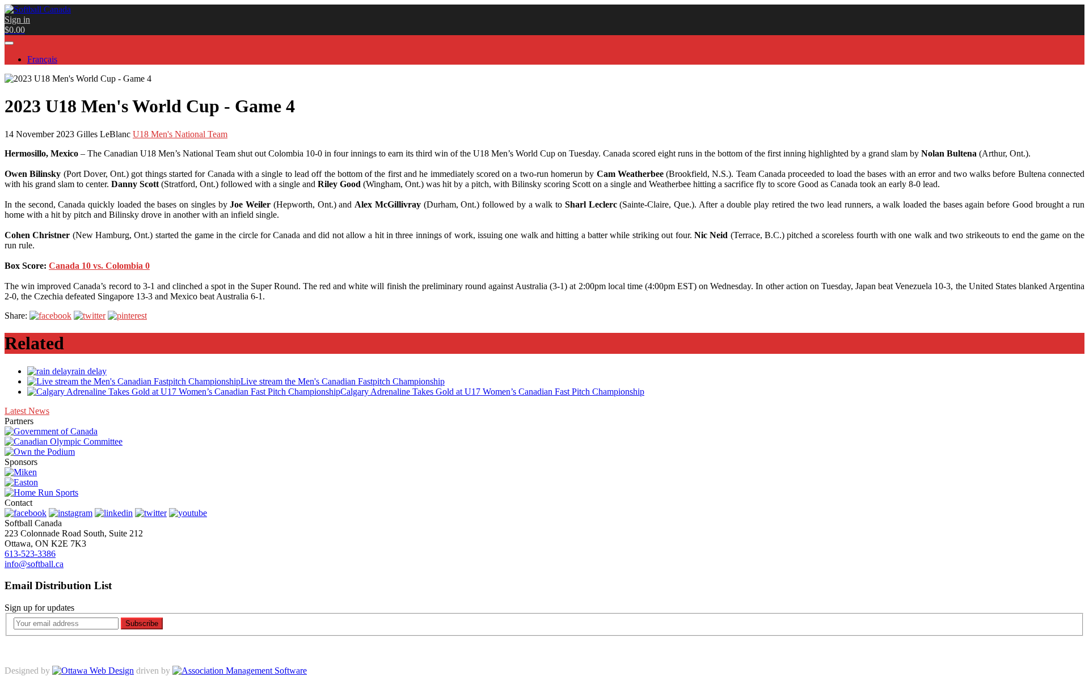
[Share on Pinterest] (127, 315)
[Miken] (21, 472)
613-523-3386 (30, 554)
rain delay (89, 371)
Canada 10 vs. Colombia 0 (99, 265)
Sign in (17, 19)
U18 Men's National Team (180, 134)
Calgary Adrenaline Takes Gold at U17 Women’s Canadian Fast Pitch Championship (492, 391)
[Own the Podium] (40, 451)
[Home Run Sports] (41, 492)
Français (42, 59)
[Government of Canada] (51, 431)
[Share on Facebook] (50, 315)
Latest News (27, 411)
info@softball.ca (34, 564)
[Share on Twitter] (89, 315)
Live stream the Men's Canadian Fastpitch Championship (342, 381)
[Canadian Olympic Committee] (64, 441)
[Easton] (21, 482)
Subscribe (141, 623)
